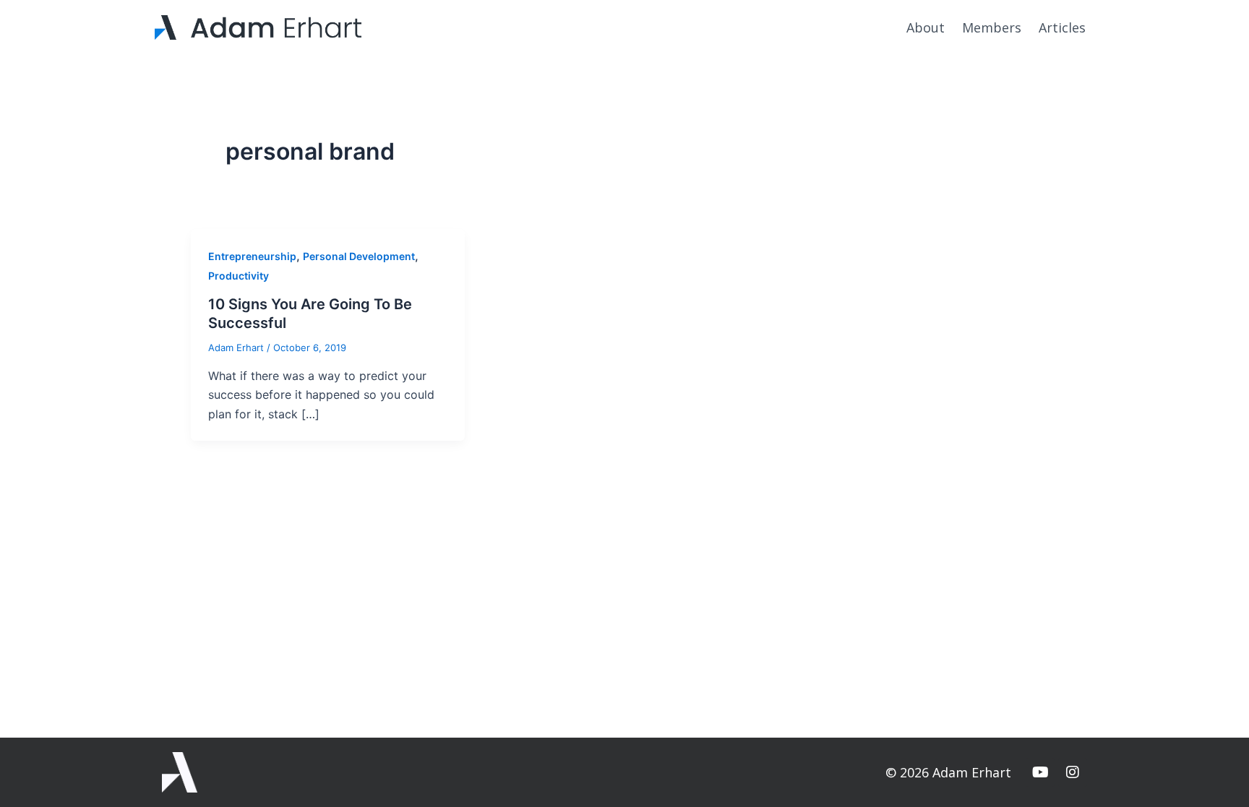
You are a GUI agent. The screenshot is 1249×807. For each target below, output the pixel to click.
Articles (1062, 27)
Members (991, 27)
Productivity (238, 275)
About (925, 27)
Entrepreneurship (252, 256)
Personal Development (359, 256)
